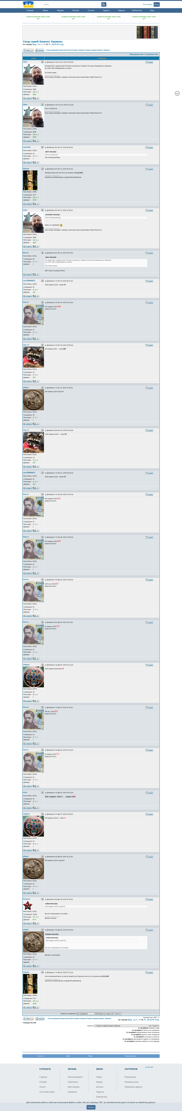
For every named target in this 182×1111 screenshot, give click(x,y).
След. (61, 44)
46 (34, 694)
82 (53, 44)
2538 (34, 200)
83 (55, 44)
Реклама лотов (131, 1082)
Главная (29, 10)
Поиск (90, 1056)
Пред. (34, 44)
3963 (34, 94)
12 (34, 332)
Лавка (45, 10)
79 (49, 44)
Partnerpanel (130, 1077)
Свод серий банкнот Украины (43, 41)
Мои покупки (73, 1087)
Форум (99, 1082)
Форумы (60, 10)
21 (34, 262)
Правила (40, 1056)
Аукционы (72, 1092)
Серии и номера (78, 50)
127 (34, 917)
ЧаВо (68, 1056)
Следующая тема (151, 54)
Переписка (73, 1082)
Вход (157, 4)
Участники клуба (46, 1092)
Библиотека (137, 10)
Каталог (75, 10)
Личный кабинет (75, 1077)
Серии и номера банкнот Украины (97, 50)
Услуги (42, 1087)
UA (146, 1067)
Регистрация (147, 4)
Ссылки (91, 10)
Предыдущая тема (136, 54)
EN (152, 1067)
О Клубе (43, 1082)
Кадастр (121, 10)
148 (34, 92)
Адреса (106, 10)
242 (34, 292)
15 (34, 156)
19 (34, 290)
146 (34, 197)
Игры (152, 10)
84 (58, 44)
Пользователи (130, 1056)
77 (44, 44)
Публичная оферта (133, 1087)
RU (149, 1067)
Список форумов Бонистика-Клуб (58, 50)
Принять (91, 1107)
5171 (34, 920)
